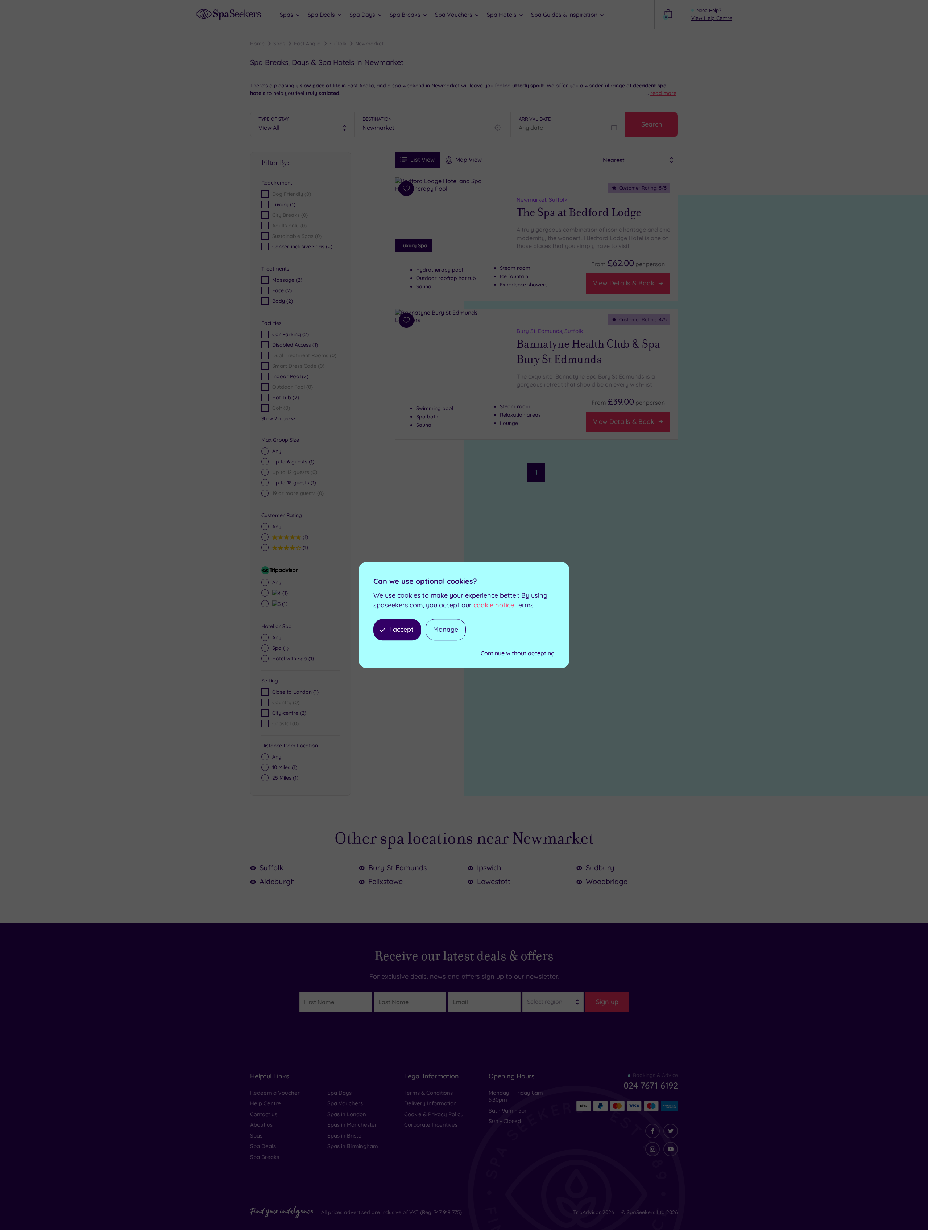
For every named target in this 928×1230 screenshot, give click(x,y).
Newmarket (369, 43)
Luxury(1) (283, 204)
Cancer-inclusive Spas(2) (302, 246)
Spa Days (339, 1092)
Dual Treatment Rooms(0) (304, 355)
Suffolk (338, 43)
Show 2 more (275, 418)
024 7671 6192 (651, 1085)
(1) (293, 461)
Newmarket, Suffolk (542, 199)
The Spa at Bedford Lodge (579, 212)
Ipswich (489, 867)
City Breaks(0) (290, 215)
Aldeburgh (277, 881)
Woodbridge (606, 881)
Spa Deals (263, 1146)
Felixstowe (385, 881)
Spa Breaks (264, 1156)
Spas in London (346, 1114)
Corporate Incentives (430, 1124)
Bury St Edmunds (397, 867)
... (661, 93)
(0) (294, 472)
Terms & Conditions (428, 1092)
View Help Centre (711, 18)
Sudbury (600, 867)
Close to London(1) (295, 692)
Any (276, 451)
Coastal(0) (285, 723)
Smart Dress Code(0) (298, 366)
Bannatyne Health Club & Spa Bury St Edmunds (588, 352)
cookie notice (493, 605)
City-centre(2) (289, 713)
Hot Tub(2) (285, 397)
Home (257, 43)
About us (261, 1124)
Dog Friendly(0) (291, 194)
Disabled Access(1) (295, 345)
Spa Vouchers (345, 1103)
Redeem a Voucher (275, 1092)
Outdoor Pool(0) (292, 387)
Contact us (263, 1114)
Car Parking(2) (290, 334)
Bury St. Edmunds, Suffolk (550, 330)
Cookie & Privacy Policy (434, 1114)
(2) (287, 280)
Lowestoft (493, 881)
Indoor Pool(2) (290, 376)
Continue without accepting (518, 653)
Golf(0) (281, 408)
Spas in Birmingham (352, 1146)
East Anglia (307, 43)
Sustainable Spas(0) (297, 236)
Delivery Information (430, 1103)
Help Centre (265, 1103)
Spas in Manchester (352, 1124)
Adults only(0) (289, 225)
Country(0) (285, 702)
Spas (279, 43)
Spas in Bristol (345, 1135)
